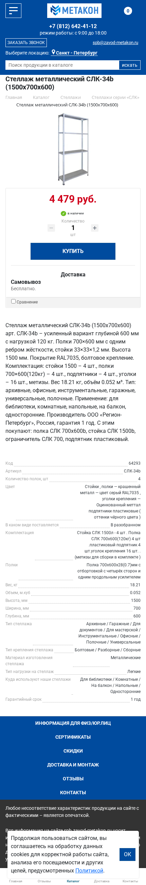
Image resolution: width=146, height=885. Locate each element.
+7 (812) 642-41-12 (73, 26)
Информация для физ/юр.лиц (73, 723)
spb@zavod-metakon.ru (115, 42)
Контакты (73, 792)
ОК (127, 854)
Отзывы (73, 778)
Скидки (73, 751)
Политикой (89, 870)
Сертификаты (73, 737)
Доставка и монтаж (73, 764)
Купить (73, 251)
